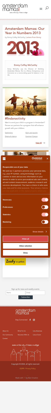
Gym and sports (31, 133)
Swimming (9, 133)
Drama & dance (11, 136)
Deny (25, 253)
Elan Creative (33, 378)
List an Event (37, 335)
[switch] (45, 207)
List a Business (37, 331)
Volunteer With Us (23, 335)
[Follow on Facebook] (30, 320)
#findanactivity (15, 118)
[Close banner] (47, 158)
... (27, 375)
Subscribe (25, 297)
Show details (38, 232)
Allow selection (25, 246)
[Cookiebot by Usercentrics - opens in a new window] (32, 158)
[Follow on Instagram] (34, 320)
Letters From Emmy (33, 37)
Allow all (25, 239)
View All (39, 143)
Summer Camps (31, 136)
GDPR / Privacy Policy (28, 368)
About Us (5, 331)
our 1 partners (16, 171)
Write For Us (22, 331)
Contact (5, 338)
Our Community (8, 335)
